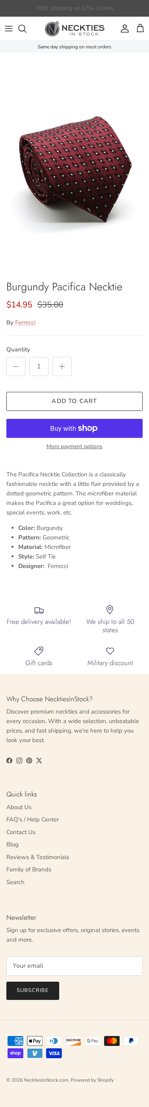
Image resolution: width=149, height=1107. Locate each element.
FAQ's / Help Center (32, 819)
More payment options (74, 446)
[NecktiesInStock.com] (74, 28)
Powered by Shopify (92, 1080)
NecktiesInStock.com (46, 1080)
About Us (18, 807)
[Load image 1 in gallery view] (74, 164)
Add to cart (74, 401)
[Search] (26, 28)
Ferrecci (25, 322)
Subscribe (33, 990)
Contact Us (20, 832)
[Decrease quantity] (15, 366)
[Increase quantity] (62, 366)
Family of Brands (28, 869)
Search (15, 882)
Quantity (18, 349)
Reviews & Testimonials (37, 857)
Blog (12, 844)
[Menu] (8, 28)
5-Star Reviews (90, 11)
